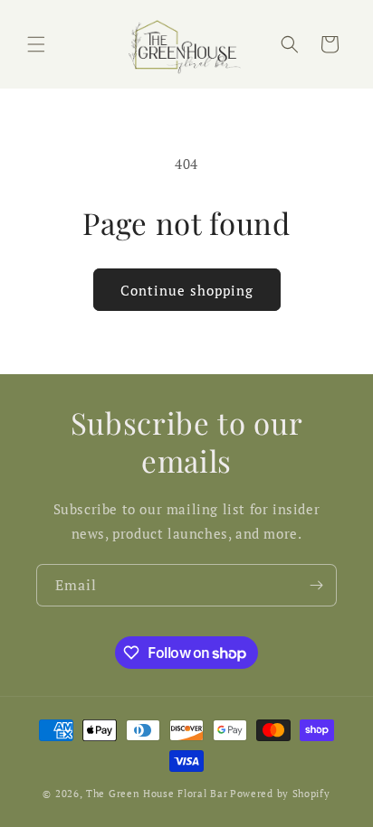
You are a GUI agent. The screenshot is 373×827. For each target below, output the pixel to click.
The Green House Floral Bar (156, 793)
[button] (36, 44)
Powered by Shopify (280, 793)
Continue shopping (186, 290)
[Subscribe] (316, 585)
